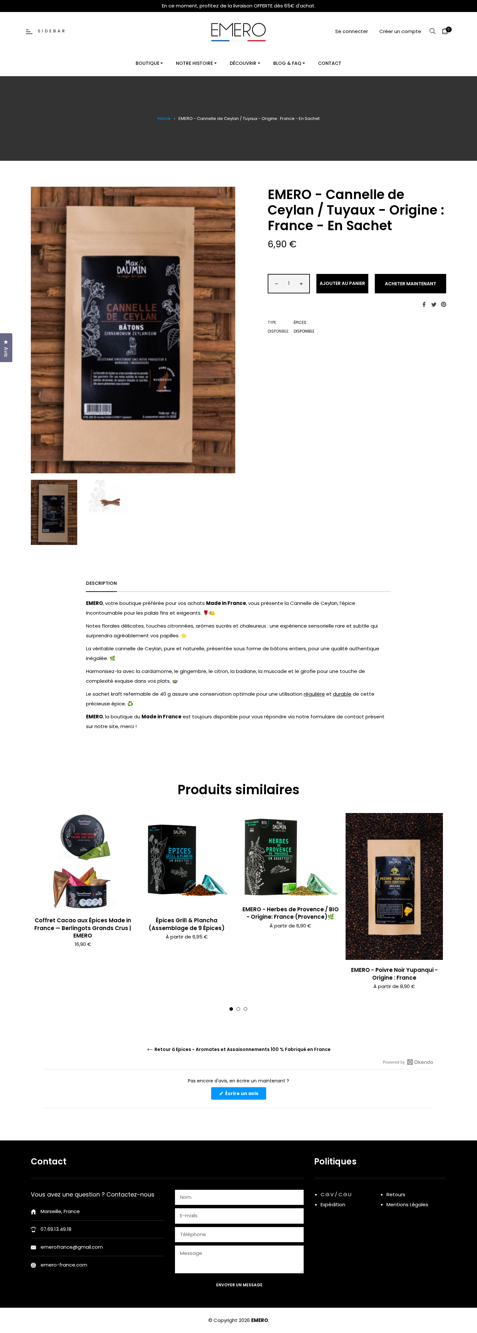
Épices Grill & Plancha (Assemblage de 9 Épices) (187, 924)
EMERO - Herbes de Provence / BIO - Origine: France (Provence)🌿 (290, 913)
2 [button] (238, 1009)
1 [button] (231, 1009)
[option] (83, 891)
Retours (395, 1194)
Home (164, 118)
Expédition (333, 1204)
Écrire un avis (245, 1095)
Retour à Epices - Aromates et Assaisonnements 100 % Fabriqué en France (242, 1049)
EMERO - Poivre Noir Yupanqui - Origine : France (394, 973)
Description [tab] (101, 583)
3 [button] (245, 1009)
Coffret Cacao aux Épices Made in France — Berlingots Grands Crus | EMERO (82, 927)
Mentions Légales (407, 1204)
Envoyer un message (239, 1285)
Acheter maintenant (410, 283)
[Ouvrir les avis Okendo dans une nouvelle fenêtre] (408, 1062)
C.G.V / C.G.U (336, 1194)
